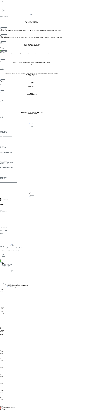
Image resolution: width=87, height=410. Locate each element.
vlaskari (14, 407)
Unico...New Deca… (3, 230)
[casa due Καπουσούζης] (1, 259)
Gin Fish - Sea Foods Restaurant (4, 28)
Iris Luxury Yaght (2, 178)
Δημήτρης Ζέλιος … (3, 233)
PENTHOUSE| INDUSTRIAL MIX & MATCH (6, 152)
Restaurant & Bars (4, 29)
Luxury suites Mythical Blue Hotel (5, 130)
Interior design (3, 43)
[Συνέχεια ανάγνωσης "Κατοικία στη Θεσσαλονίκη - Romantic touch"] (6, 248)
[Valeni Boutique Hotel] (2, 59)
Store (2, 1)
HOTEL (2, 68)
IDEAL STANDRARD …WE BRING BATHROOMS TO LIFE (8, 182)
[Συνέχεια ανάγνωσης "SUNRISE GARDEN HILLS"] (4, 264)
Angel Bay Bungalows (2, 80)
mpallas (33, 195)
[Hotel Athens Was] (2, 90)
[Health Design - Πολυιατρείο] (3, 41)
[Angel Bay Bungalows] (2, 79)
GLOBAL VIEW (3, 254)
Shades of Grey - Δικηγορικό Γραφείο (4, 51)
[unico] (12, 244)
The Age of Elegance (3, 147)
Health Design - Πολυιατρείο (3, 42)
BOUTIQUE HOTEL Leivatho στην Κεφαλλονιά (7, 133)
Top (0, 408)
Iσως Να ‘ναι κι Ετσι (12, 286)
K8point (1, 35)
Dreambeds (33, 192)
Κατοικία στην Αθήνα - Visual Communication (15, 250)
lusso (32, 126)
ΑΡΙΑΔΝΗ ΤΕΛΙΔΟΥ (3, 25)
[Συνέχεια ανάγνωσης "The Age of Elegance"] (4, 266)
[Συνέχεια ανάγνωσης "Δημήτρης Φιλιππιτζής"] (4, 249)
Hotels (3, 61)
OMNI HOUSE (2, 148)
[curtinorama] (31, 14)
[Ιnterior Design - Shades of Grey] (3, 50)
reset (2, 408)
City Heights (2, 146)
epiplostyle (33, 196)
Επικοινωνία (3, 0)
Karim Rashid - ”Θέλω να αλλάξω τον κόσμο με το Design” (12, 284)
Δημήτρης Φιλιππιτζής (8, 249)
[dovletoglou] (1, 261)
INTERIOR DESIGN (3, 58)
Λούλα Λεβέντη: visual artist (4, 163)
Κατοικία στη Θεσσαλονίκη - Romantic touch (14, 248)
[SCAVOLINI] (12, 270)
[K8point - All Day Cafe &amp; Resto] (3, 34)
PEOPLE (2, 255)
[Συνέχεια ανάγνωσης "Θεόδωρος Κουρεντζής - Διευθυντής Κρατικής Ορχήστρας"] (7, 247)
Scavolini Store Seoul (3, 177)
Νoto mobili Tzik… (3, 227)
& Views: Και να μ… (3, 236)
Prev (0, 210)
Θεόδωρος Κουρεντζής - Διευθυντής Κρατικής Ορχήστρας (18, 247)
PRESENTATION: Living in (4, 179)
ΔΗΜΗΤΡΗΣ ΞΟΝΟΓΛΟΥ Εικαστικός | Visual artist (7, 167)
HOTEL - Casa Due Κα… (3, 211)
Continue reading (2, 69)
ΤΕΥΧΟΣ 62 (3, 32)
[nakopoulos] (12, 271)
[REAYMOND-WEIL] (2, 260)
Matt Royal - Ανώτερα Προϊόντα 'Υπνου (6, 136)
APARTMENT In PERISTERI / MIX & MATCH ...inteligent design (9, 151)
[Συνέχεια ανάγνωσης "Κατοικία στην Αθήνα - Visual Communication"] (6, 250)
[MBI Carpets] (1, 262)
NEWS (2, 257)
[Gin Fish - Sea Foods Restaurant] (3, 27)
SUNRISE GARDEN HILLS (9, 264)
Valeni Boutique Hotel (2, 60)
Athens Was (1, 91)
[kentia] (12, 245)
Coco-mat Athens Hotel (3, 131)
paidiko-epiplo (33, 123)
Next (1, 210)
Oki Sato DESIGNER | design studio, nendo (6, 162)
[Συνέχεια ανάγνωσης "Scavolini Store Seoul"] (4, 265)
